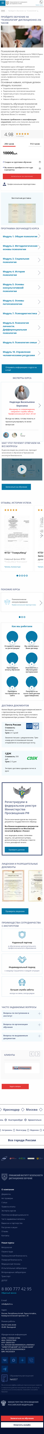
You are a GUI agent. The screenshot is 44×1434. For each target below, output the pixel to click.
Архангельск (35, 1120)
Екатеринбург (15, 1120)
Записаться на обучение (16, 487)
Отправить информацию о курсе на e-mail (21, 368)
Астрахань (7, 1130)
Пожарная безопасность (11, 1260)
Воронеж (34, 1130)
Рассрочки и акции (9, 1227)
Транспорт (5, 1276)
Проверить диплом (17, 850)
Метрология (6, 1247)
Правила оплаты (8, 1206)
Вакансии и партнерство (11, 1223)
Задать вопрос (15, 1086)
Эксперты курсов (8, 1210)
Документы (6, 1194)
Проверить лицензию (15, 911)
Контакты (5, 1235)
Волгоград (21, 1130)
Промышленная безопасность (14, 1255)
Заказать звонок (39, 5)
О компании (7, 1189)
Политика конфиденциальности (15, 1215)
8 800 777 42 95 (41, 2)
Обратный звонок (8, 1293)
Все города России (22, 1140)
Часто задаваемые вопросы (13, 1219)
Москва (32, 1109)
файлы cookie (16, 1385)
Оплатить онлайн (22, 1425)
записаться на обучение (22, 176)
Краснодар (11, 1109)
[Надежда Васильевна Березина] (22, 392)
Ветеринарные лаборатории (13, 1272)
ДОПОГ (4, 1280)
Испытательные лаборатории (14, 1268)
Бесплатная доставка (21, 198)
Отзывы (4, 1231)
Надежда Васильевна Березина (22, 403)
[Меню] (2, 3)
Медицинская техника (10, 1264)
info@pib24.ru (7, 1304)
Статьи (4, 1202)
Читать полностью (12, 567)
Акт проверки (7, 1198)
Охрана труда (7, 1251)
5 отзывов (20, 136)
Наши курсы (7, 1242)
